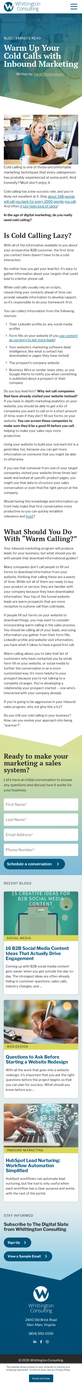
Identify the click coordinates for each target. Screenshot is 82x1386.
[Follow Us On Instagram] (47, 1342)
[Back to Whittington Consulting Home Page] (22, 7)
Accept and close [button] (41, 1378)
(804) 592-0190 (41, 1333)
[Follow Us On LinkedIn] (34, 1342)
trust (29, 516)
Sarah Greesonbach (49, 74)
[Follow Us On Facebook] (41, 1342)
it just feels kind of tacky (38, 206)
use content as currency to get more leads (43, 338)
